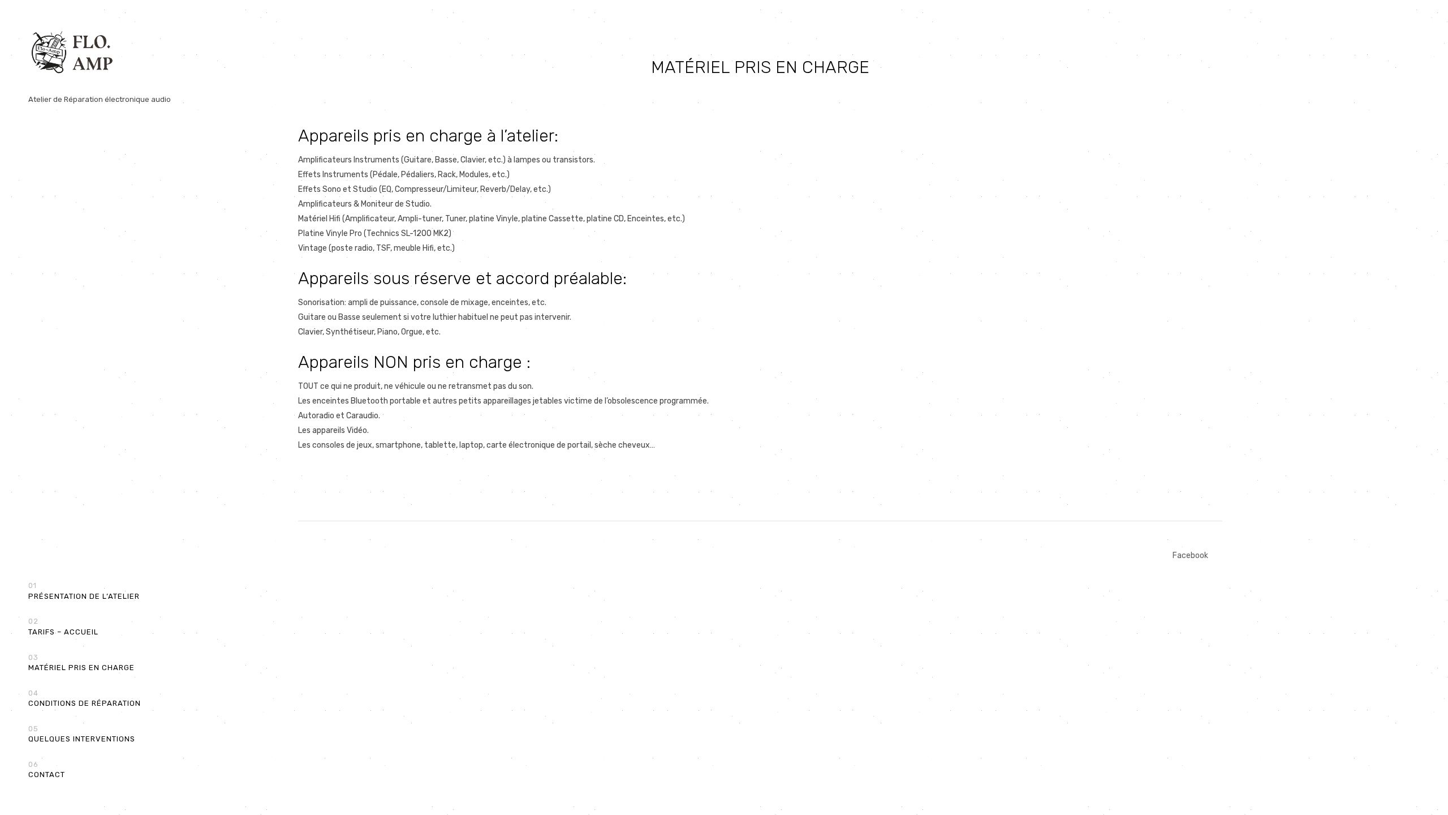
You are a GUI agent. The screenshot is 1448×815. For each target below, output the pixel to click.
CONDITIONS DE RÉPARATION (84, 698)
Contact (46, 769)
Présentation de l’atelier (84, 590)
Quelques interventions (81, 734)
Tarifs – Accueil (63, 626)
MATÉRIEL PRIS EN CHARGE (81, 662)
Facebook (1190, 555)
